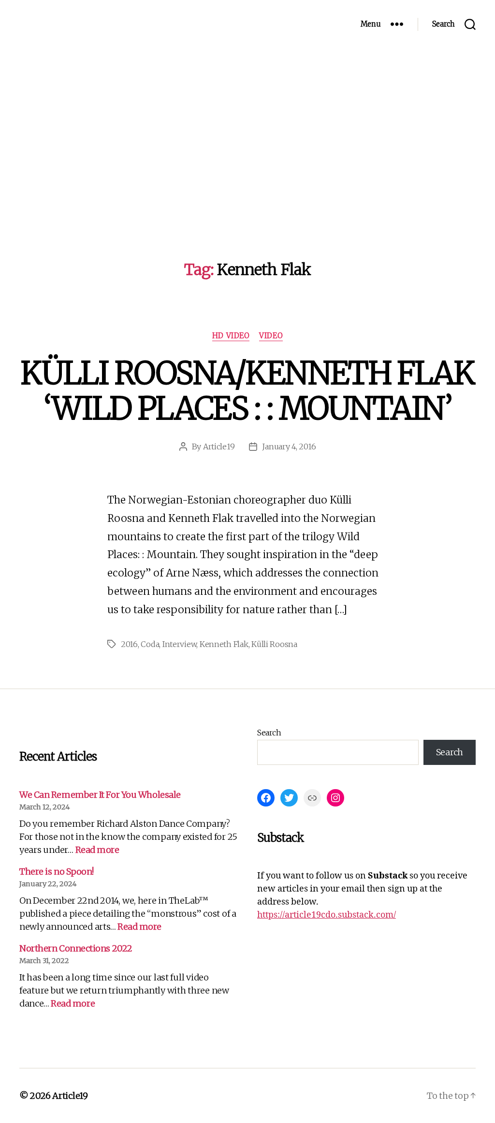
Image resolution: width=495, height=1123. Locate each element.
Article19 (219, 446)
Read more (97, 849)
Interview (179, 644)
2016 (129, 644)
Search (269, 732)
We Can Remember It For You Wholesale (100, 794)
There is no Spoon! (56, 871)
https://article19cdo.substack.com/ (326, 915)
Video (271, 335)
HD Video (230, 335)
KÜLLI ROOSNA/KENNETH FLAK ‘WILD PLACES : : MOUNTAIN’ (247, 391)
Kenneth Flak (224, 644)
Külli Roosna (274, 644)
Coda (150, 644)
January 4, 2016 (289, 446)
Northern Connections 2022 (75, 948)
